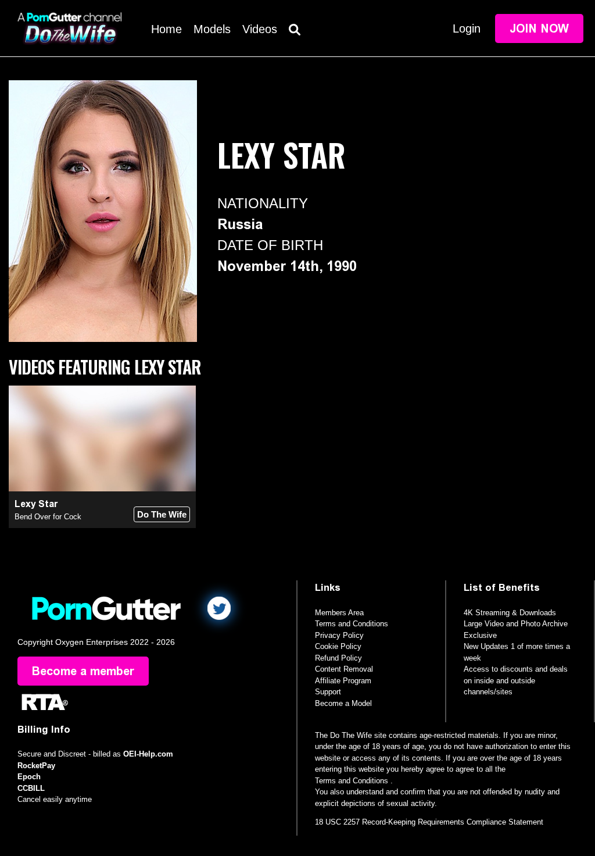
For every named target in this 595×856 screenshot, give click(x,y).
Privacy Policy (339, 635)
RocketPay (36, 765)
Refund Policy (338, 658)
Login (467, 28)
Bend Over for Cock (48, 516)
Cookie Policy (338, 646)
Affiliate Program (343, 680)
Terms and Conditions (351, 623)
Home (166, 29)
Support (328, 691)
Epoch (29, 776)
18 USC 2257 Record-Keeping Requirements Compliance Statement (429, 822)
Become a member (83, 671)
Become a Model (343, 703)
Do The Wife (162, 514)
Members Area (339, 612)
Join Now (539, 28)
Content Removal (344, 669)
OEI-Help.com (148, 754)
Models (212, 29)
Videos (259, 29)
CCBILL (31, 788)
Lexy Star (36, 503)
